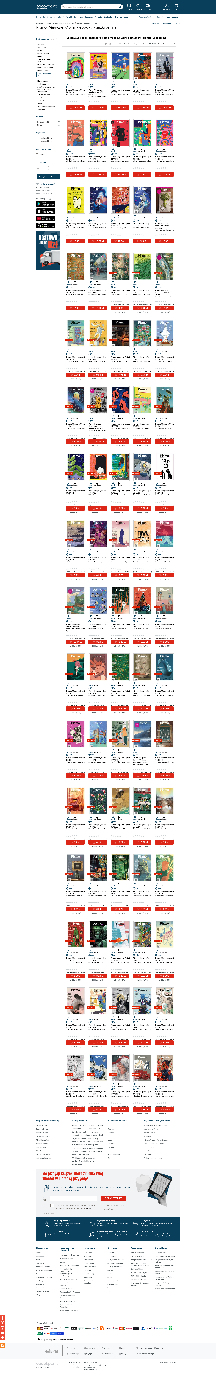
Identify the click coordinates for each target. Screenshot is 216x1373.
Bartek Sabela (137, 294)
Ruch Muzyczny (44, 84)
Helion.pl (72, 1348)
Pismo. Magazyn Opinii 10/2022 (142, 425)
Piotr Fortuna (70, 428)
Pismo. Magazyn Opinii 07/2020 (142, 825)
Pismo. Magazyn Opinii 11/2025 (164, 158)
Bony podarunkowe (43, 1288)
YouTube (2, 1332)
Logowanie (88, 1253)
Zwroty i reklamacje (115, 1267)
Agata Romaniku (80, 94)
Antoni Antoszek (170, 762)
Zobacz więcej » (49, 1213)
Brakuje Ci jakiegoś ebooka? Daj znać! (112, 1231)
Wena (40, 104)
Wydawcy (40, 1284)
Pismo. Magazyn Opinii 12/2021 (164, 558)
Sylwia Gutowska (43, 1136)
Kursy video (78, 17)
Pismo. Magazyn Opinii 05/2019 (120, 1026)
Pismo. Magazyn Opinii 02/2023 (164, 358)
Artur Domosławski (139, 562)
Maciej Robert (170, 297)
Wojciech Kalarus (172, 1029)
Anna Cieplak (137, 962)
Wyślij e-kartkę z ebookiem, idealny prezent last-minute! (44, 190)
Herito (40, 56)
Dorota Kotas (169, 695)
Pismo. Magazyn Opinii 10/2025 (75, 224)
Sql (109, 1158)
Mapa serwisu (113, 1284)
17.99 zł (166, 241)
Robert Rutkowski (147, 161)
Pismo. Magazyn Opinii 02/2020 (98, 892)
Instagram (2, 1327)
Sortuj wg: (152, 43)
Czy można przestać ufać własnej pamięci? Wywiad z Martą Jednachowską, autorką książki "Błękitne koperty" (88, 1142)
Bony (159, 17)
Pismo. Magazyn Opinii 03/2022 (75, 558)
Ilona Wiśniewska (138, 764)
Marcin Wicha (159, 495)
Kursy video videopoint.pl (165, 1288)
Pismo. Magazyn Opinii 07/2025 (142, 224)
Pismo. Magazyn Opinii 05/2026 (142, 91)
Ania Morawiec (81, 695)
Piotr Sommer (159, 161)
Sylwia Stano (84, 361)
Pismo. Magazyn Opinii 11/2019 (98, 959)
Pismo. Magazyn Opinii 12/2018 (120, 1093)
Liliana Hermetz (160, 1029)
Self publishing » (147, 1231)
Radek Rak (149, 495)
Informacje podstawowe (69, 1255)
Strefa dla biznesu (138, 1253)
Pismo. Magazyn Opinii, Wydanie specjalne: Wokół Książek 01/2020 (140, 761)
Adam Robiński (138, 94)
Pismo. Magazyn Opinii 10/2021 (120, 625)
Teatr (40, 97)
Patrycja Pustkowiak (139, 829)
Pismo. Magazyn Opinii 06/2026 (120, 91)
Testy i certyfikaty (43, 1291)
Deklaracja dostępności (116, 1263)
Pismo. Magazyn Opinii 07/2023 (142, 291)
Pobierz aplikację (145, 17)
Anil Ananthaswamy (44, 1158)
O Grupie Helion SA (162, 1253)
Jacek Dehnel (92, 430)
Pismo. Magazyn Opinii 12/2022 (75, 425)
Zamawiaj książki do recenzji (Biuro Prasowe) (140, 1264)
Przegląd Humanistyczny (43, 80)
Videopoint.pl (74, 1354)
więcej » (88, 1208)
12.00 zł (121, 174)
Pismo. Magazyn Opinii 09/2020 (98, 825)
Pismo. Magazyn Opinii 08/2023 (120, 291)
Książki (69, 17)
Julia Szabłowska (80, 562)
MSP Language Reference (154, 1143)
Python (111, 1147)
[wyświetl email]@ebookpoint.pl (99, 1365)
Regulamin (112, 1256)
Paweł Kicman (170, 161)
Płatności (111, 1274)
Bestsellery (109, 17)
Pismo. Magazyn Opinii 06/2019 (98, 1026)
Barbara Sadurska (72, 962)
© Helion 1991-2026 (43, 1367)
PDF (50, 125)
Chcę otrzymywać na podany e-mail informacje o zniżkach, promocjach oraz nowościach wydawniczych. (76, 1206)
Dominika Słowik (81, 896)
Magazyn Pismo (46, 141)
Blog (38, 1295)
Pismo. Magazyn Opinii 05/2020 (164, 892)
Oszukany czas (149, 1154)
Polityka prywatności (116, 1260)
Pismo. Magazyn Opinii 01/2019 (98, 1093)
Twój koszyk (88, 1260)
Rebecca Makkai (116, 294)
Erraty (110, 1277)
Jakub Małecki (144, 1029)
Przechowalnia (89, 1263)
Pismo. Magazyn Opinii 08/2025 (120, 224)
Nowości (98, 17)
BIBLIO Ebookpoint (138, 1276)
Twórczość (42, 100)
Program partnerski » (62, 1220)
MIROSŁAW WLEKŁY (73, 228)
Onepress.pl (90, 1348)
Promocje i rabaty (43, 1267)
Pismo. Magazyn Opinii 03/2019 (164, 1026)
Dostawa (111, 1270)
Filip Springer (70, 562)
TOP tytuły (40, 1263)
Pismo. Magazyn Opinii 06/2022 (120, 491)
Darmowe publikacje (44, 1277)
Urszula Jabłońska (128, 294)
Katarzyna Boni (103, 430)
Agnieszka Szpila (171, 361)
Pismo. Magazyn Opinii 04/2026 (164, 91)
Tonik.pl (174, 1362)
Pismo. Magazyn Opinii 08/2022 (75, 491)
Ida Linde (136, 1029)
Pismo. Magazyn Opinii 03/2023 (142, 358)
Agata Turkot (127, 94)
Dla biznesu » (59, 1231)
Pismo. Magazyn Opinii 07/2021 (75, 692)
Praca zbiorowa (114, 1154)
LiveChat (111, 1288)
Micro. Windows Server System (156, 1140)
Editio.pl (124, 1348)
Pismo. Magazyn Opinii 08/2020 (120, 825)
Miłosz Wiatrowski (94, 495)
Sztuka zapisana (44, 94)
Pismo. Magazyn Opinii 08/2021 (164, 625)
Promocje (89, 17)
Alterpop (41, 44)
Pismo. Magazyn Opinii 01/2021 (98, 759)
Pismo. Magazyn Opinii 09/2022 (164, 425)
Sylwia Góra (137, 161)
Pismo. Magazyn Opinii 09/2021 (142, 625)
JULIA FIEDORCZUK (95, 228)
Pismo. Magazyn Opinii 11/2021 (98, 625)
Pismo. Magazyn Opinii (44, 74)
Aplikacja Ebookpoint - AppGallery (68, 1306)
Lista (106, 43)
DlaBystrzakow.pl (145, 1348)
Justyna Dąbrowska (139, 428)
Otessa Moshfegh (151, 764)
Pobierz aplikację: (44, 199)
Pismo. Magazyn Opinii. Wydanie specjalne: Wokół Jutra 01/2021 (75, 627)
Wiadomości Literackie (46, 107)
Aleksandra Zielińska (150, 1096)
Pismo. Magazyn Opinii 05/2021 (120, 692)
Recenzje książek (114, 1281)
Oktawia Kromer (116, 161)
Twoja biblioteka (90, 1267)
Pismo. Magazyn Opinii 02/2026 (98, 158)
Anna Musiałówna (117, 829)
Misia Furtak (102, 896)
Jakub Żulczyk (137, 1096)
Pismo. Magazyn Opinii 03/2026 (75, 158)
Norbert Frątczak (83, 1096)
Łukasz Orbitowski (117, 1029)
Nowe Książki (43, 70)
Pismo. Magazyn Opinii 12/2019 (75, 959)
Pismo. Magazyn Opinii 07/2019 (75, 1026)
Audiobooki (59, 17)
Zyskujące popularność (45, 1270)
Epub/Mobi (50, 122)
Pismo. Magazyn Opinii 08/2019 (164, 959)
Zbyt (110, 1140)
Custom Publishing (138, 1279)
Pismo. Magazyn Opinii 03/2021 (164, 692)
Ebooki (49, 17)
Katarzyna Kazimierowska (97, 96)
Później (111, 1143)
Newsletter (88, 1277)
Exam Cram (148, 1151)
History (111, 1133)
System (111, 1129)
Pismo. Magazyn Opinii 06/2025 (75, 291)
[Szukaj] (120, 6)
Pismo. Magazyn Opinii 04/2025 (98, 291)
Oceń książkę (89, 1274)
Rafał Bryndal (159, 1096)
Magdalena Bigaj (127, 161)
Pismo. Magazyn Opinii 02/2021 (75, 759)
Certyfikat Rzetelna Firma (165, 1256)
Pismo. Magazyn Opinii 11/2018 (142, 1093)
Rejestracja (88, 1256)
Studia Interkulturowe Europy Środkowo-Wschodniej (46, 89)
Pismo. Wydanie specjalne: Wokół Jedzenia (162, 225)
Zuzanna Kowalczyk (117, 228)
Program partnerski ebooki (141, 1260)
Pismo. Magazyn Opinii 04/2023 (120, 358)
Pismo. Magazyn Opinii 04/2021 (142, 692)
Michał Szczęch (160, 361)
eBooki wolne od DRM (68, 1279)
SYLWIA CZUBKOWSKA (141, 228)
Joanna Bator (159, 562)
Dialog (40, 50)
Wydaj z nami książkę (139, 1272)
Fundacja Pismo (46, 138)
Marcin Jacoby (151, 428)
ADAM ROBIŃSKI (94, 161)
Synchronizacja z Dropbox (70, 1292)
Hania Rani (101, 962)
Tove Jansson (80, 1029)
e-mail (44, 1198)
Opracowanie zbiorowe (74, 631)
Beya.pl (89, 1354)
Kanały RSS (2, 1345)
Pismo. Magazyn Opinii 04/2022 (164, 491)
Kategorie (40, 17)
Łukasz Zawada (103, 1029)
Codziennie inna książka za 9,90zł (164, 23)
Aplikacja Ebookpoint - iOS (70, 1301)
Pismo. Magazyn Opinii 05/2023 (98, 358)
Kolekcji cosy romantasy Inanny (156, 1125)
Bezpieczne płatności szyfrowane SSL (57, 1339)
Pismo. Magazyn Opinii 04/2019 (142, 1026)
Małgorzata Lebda (171, 428)
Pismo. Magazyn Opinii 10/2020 (75, 825)
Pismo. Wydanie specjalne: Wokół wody (162, 292)
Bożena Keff (128, 495)
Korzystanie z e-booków (69, 1265)
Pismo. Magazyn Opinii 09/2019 (142, 959)
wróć (53, 39)
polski (42, 154)
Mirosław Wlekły (116, 94)
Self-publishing (137, 1269)
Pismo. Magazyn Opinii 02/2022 (98, 558)
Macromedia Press (151, 1129)
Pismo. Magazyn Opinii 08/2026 (75, 91)
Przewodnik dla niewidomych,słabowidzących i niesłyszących (66, 1272)
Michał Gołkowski (43, 1154)
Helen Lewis (41, 1147)
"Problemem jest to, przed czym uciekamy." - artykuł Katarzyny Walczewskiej (84, 1161)
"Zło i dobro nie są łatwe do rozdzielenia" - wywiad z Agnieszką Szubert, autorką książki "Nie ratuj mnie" (88, 1151)
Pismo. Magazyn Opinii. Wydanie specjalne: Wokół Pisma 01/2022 (95, 427)
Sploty (123, 1354)
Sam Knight (124, 1096)
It (108, 1125)
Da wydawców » (147, 1220)
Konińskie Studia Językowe (44, 60)
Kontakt (111, 1253)
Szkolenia (147, 1136)
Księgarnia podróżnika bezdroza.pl (163, 1278)
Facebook (2, 1317)
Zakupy (63, 1262)
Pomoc (110, 1291)
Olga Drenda (70, 94)
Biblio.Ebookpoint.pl (146, 1354)
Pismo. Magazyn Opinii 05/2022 (142, 491)
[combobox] (136, 43)
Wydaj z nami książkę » (106, 1220)
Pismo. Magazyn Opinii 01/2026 (120, 158)
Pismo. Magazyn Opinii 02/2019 (75, 1093)
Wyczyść (42, 177)
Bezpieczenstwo (66, 1258)
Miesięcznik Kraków (45, 67)
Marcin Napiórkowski (118, 428)
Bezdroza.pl (160, 1348)
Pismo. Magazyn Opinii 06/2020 (164, 825)
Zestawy (39, 1281)
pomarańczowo (150, 1133)
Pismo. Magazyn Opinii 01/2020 (120, 892)
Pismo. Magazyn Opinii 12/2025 (142, 158)
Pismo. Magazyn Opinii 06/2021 (98, 692)
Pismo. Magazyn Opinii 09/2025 (98, 224)
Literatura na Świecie (46, 64)
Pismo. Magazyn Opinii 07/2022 (98, 491)
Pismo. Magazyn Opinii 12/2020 (120, 759)
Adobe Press (149, 1147)
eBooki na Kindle (66, 1288)
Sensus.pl (107, 1348)
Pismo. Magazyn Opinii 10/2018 (164, 1093)
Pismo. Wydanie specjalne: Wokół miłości (95, 92)
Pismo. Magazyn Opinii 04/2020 (142, 892)
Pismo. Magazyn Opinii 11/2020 (164, 759)
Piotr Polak (124, 896)
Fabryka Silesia (43, 53)
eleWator (41, 110)
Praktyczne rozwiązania (153, 1158)
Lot (109, 1151)
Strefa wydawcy (137, 1256)
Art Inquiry (42, 47)
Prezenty (87, 1270)
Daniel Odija (169, 962)
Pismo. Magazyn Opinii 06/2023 (75, 358)
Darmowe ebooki (122, 17)
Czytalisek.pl (108, 1354)
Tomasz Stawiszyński (162, 94)
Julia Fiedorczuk (71, 1096)
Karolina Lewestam (149, 294)
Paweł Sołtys (150, 361)
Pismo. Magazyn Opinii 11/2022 (120, 425)
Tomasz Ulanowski (117, 495)
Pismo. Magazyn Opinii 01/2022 (120, 558)
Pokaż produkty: (120, 43)
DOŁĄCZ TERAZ (113, 1198)
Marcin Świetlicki (149, 94)
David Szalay (151, 829)
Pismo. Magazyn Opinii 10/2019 (120, 959)
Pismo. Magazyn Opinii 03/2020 (75, 892)
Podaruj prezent (172, 17)
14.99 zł (77, 107)
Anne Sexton (159, 762)
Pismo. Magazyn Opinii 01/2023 (142, 558)
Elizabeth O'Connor (72, 161)
